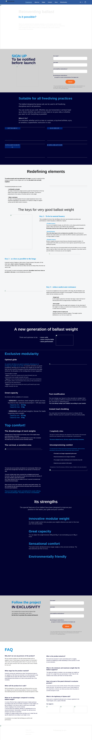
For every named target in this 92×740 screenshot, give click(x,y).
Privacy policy (28, 730)
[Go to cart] (85, 2)
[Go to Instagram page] (55, 734)
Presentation (28, 2)
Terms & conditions (30, 732)
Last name (55, 62)
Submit (70, 82)
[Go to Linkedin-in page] (65, 734)
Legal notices (28, 734)
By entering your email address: (60, 75)
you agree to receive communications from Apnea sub (66, 77)
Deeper (43, 2)
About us (37, 2)
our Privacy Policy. (64, 88)
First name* (56, 56)
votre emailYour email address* (60, 69)
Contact (50, 2)
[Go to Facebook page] (60, 734)
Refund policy (63, 2)
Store (56, 2)
